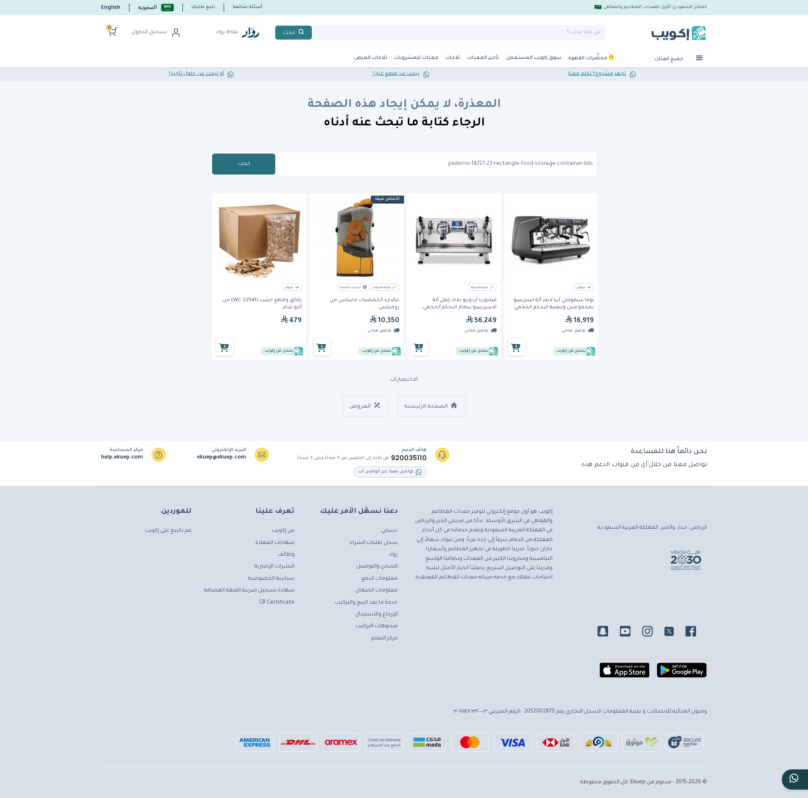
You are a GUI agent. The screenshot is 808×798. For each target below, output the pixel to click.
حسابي (389, 531)
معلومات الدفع (379, 579)
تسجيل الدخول (149, 32)
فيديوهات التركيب (377, 626)
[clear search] (315, 32)
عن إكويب (283, 531)
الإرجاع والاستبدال (376, 615)
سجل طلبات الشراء (374, 543)
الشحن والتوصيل (377, 567)
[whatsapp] (795, 779)
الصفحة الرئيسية (426, 407)
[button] (156, 7)
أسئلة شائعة (247, 7)
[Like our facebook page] (696, 632)
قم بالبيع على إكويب (168, 531)
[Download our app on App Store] (624, 673)
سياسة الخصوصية (271, 579)
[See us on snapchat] (608, 632)
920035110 (409, 458)
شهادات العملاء (275, 543)
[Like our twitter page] (674, 632)
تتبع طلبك (203, 7)
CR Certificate (277, 603)
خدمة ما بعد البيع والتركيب (366, 603)
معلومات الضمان (377, 591)
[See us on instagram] (652, 632)
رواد (393, 555)
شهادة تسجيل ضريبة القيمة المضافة (249, 591)
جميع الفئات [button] (669, 59)
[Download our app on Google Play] (681, 673)
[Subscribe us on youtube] (630, 632)
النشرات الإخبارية (275, 567)
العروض (360, 407)
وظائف (286, 555)
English (110, 7)
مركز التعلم (384, 639)
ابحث (244, 164)
